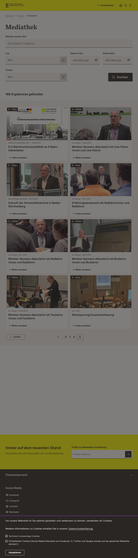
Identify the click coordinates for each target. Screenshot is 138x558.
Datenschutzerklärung (80, 528)
